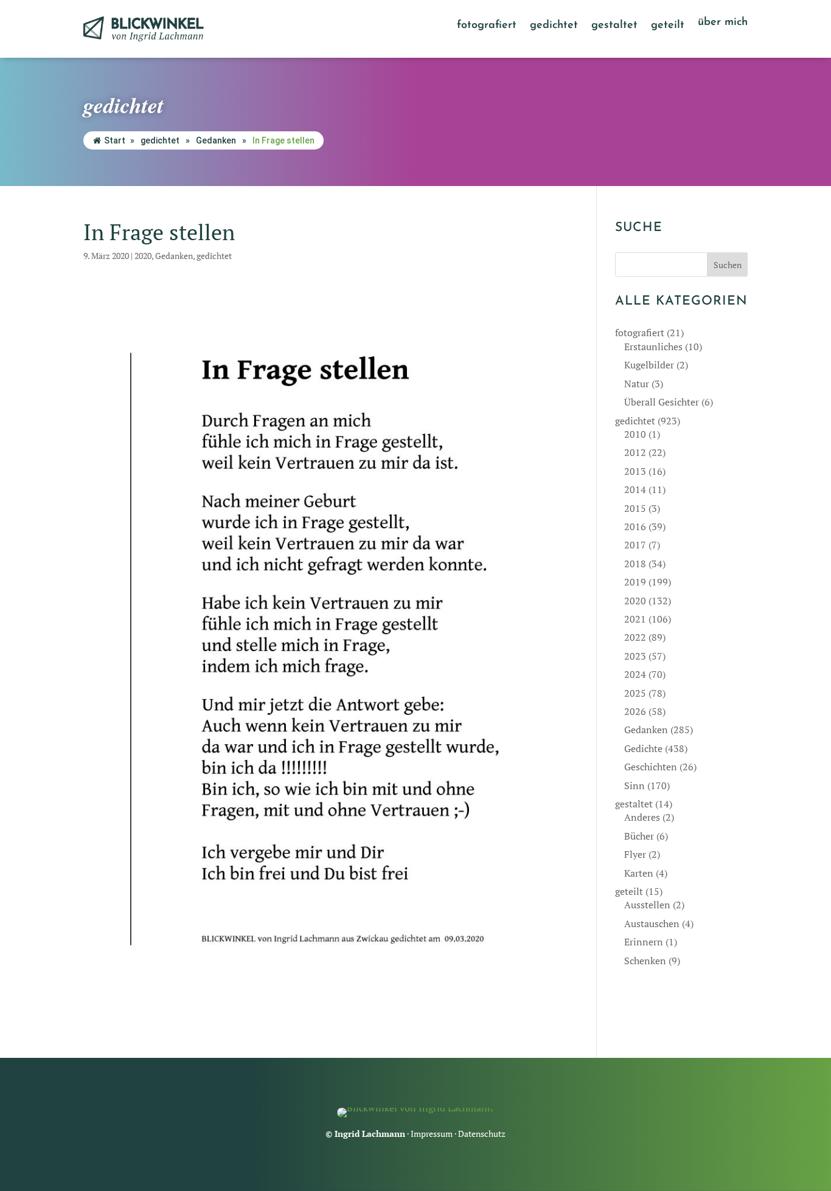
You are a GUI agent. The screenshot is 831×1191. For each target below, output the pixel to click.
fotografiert (486, 26)
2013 (635, 471)
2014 (635, 489)
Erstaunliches (653, 346)
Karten (638, 873)
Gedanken (216, 140)
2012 (635, 452)
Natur (636, 383)
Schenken (645, 960)
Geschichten (650, 766)
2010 (635, 434)
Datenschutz (482, 1133)
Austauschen (652, 923)
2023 (635, 656)
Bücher (639, 836)
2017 (635, 544)
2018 (635, 563)
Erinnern (643, 941)
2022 (635, 637)
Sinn (634, 785)
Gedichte (643, 748)
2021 (635, 619)
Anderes (642, 817)
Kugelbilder (649, 364)
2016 (635, 526)
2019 (635, 582)
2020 (142, 255)
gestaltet (614, 26)
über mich (723, 23)
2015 (635, 508)
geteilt (667, 26)
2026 (635, 711)
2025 (635, 693)
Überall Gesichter (661, 402)
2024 (635, 674)
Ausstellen (647, 904)
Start (114, 140)
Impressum (432, 1133)
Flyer (635, 854)
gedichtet (554, 26)
